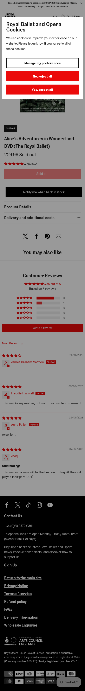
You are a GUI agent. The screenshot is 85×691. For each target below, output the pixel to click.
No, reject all (42, 76)
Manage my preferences (42, 63)
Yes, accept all (42, 90)
